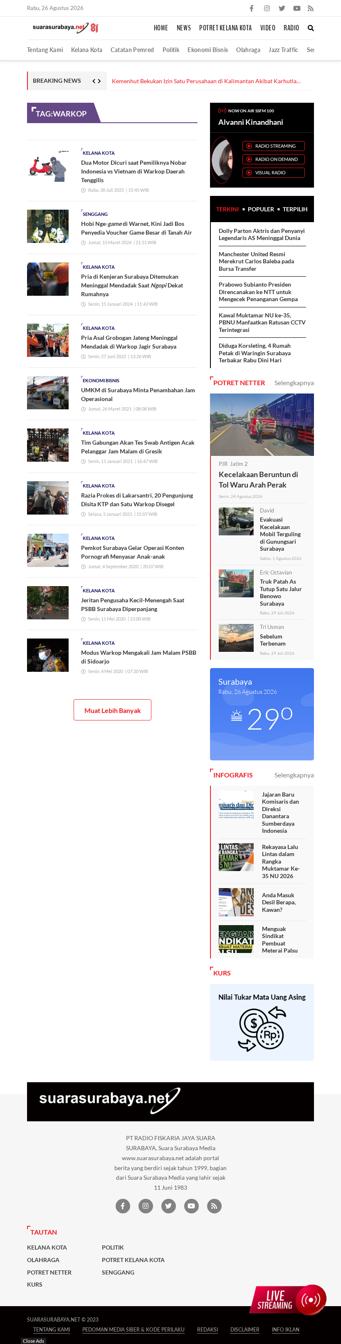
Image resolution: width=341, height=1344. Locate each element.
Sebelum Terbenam (273, 640)
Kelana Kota (86, 49)
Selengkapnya (294, 382)
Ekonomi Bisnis (208, 49)
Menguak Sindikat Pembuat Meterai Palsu (280, 939)
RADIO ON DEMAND (276, 159)
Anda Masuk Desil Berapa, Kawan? (279, 902)
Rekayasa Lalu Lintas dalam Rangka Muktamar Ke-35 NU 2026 (281, 861)
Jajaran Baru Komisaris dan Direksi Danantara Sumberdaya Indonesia (280, 812)
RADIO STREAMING (275, 146)
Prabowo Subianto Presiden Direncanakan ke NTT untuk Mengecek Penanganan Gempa (258, 291)
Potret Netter (49, 1272)
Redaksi (207, 1329)
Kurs (34, 1284)
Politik (171, 49)
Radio (291, 28)
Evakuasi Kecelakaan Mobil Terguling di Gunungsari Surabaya (280, 534)
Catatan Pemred (132, 49)
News (184, 28)
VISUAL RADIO (270, 172)
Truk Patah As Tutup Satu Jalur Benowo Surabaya (281, 592)
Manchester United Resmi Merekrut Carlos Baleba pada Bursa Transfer (256, 261)
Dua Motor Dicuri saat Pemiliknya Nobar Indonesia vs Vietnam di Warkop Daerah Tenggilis (134, 171)
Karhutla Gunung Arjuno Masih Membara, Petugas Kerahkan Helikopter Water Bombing (213, 81)
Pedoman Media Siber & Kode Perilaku (133, 1329)
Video (268, 28)
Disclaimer (244, 1329)
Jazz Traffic (283, 49)
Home (161, 28)
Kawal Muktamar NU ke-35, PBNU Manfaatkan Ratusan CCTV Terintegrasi (262, 322)
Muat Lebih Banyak (112, 710)
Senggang (95, 214)
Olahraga (248, 49)
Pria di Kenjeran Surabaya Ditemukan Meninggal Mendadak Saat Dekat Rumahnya (132, 285)
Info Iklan (285, 1329)
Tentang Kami (45, 49)
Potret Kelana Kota (225, 28)
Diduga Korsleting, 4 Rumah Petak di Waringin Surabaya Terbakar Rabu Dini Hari (255, 353)
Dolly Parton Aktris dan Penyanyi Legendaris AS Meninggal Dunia (262, 234)
